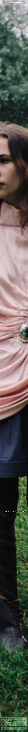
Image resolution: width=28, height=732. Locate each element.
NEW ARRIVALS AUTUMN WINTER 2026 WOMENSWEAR (14, 511)
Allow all (4, 723)
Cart (16, 728)
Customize (10, 723)
